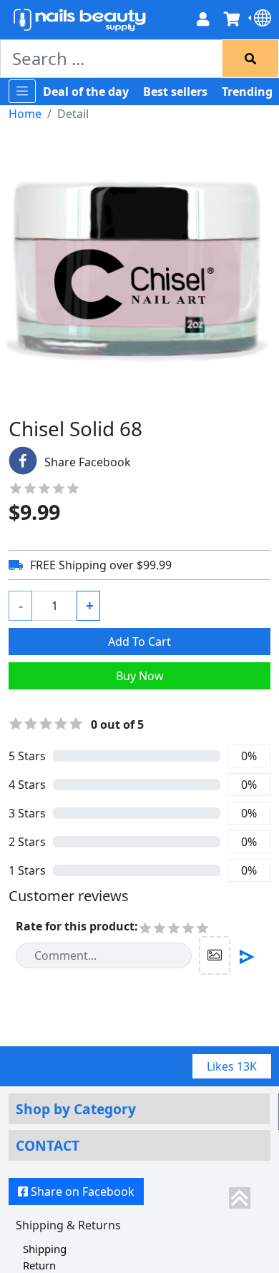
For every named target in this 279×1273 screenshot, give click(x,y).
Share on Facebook (82, 1191)
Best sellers (175, 91)
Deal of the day (86, 91)
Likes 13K (232, 1066)
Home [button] (25, 114)
